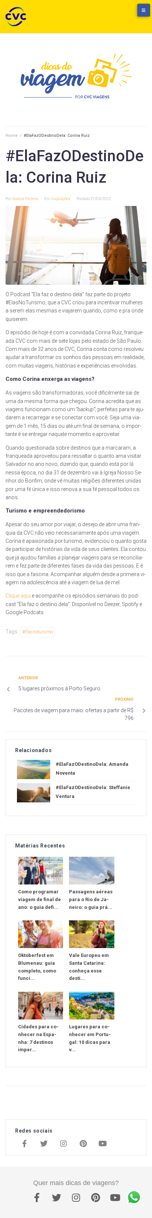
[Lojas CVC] (120, 13)
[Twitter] (44, 1144)
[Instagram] (63, 1144)
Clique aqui (18, 596)
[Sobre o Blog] (135, 13)
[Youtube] (102, 1144)
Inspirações (60, 199)
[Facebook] (24, 1144)
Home (12, 135)
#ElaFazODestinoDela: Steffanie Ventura (93, 792)
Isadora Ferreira (25, 199)
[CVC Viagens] (18, 16)
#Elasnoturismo (37, 632)
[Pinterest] (83, 1144)
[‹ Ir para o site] (106, 13)
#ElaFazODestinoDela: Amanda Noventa (92, 768)
